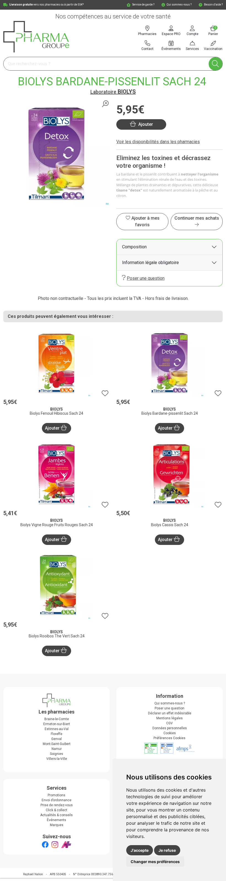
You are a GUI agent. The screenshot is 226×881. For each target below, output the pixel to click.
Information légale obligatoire (150, 262)
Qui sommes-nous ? (169, 703)
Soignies (56, 754)
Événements (56, 820)
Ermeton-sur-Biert (56, 724)
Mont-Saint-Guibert (57, 744)
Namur (57, 749)
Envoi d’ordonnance (56, 800)
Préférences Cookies (169, 738)
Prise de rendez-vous (57, 805)
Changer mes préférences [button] (155, 861)
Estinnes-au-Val (57, 729)
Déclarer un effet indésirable (169, 713)
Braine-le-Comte (56, 719)
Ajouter (53, 428)
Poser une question (146, 278)
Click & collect (56, 810)
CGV (169, 723)
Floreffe (56, 734)
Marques (56, 825)
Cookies (169, 733)
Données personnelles (169, 728)
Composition (134, 246)
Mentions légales (169, 718)
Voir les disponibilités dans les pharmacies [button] (158, 141)
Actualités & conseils (56, 815)
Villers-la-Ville (56, 759)
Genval (56, 739)
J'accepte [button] (140, 850)
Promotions (56, 795)
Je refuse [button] (167, 850)
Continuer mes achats (196, 218)
